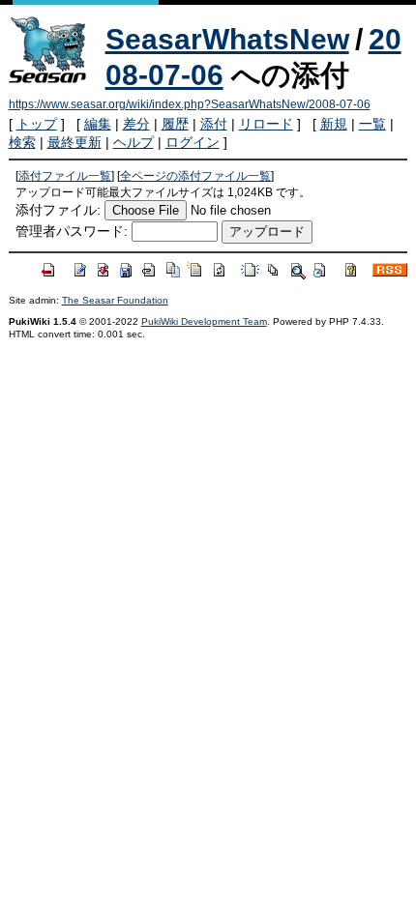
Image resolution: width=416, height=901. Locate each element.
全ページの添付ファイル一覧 (195, 176)
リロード (266, 123)
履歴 (175, 123)
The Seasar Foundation (115, 300)
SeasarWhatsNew (227, 39)
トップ (36, 123)
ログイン (192, 142)
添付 (213, 123)
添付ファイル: (58, 210)
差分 (136, 123)
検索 (22, 142)
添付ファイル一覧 (64, 176)
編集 (97, 123)
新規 (333, 123)
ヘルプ (133, 142)
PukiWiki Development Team (204, 321)
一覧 (372, 123)
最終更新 (74, 142)
